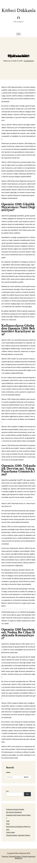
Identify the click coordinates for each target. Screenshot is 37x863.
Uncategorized (29, 61)
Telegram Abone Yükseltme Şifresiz (18, 835)
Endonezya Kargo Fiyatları (15, 809)
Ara (7, 791)
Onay (8, 824)
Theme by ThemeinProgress (11, 856)
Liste (7, 821)
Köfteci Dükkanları (18, 15)
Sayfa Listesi (10, 832)
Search (10, 767)
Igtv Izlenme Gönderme (14, 812)
